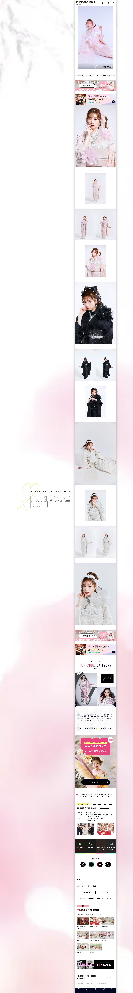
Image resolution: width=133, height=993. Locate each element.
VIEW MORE (96, 782)
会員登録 (91, 898)
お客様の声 (86, 892)
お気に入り (81, 898)
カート (109, 898)
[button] (80, 728)
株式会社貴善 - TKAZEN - (94, 914)
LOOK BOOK (82, 796)
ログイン (100, 898)
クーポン (105, 892)
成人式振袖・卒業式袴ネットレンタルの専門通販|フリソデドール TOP (96, 794)
